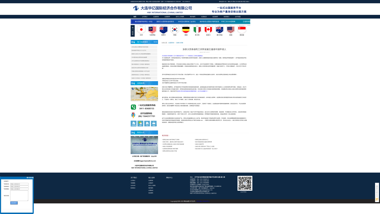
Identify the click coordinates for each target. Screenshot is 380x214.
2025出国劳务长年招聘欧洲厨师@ (140, 61)
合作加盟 (238, 16)
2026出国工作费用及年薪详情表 (140, 47)
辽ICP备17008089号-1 (203, 201)
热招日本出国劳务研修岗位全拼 (140, 67)
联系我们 (226, 16)
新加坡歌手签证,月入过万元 (139, 50)
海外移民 (192, 16)
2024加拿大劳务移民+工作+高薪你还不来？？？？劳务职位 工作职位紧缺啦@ (182, 55)
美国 (239, 1)
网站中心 (169, 177)
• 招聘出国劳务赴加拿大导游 (169, 151)
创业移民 (215, 16)
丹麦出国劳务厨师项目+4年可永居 (141, 71)
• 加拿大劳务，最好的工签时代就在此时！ (173, 142)
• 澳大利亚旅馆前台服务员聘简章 (203, 142)
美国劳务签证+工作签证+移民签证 (141, 74)
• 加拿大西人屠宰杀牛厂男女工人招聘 (204, 146)
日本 (236, 1)
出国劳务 (156, 16)
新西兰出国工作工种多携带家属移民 (141, 54)
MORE (156, 42)
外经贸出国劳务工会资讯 (184, 21)
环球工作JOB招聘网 (226, 21)
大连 (225, 1)
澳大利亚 (243, 1)
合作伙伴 (133, 185)
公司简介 (145, 16)
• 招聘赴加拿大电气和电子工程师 (170, 139)
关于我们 (134, 177)
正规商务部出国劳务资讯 (249, 21)
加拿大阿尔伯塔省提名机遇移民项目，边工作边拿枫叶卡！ (193, 91)
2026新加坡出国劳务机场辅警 (139, 57)
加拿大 (247, 1)
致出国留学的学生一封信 (141, 21)
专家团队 (133, 183)
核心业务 (151, 177)
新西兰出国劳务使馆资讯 (162, 21)
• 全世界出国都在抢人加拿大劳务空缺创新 (173, 144)
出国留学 (167, 16)
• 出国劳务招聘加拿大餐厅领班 (170, 148)
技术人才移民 (180, 16)
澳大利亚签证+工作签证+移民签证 (141, 64)
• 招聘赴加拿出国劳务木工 (201, 139)
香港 (234, 1)
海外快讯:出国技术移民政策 (207, 21)
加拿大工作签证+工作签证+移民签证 (141, 78)
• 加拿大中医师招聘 (167, 146)
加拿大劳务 (179, 42)
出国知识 (204, 16)
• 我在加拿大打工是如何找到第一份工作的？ (206, 148)
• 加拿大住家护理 (199, 144)
